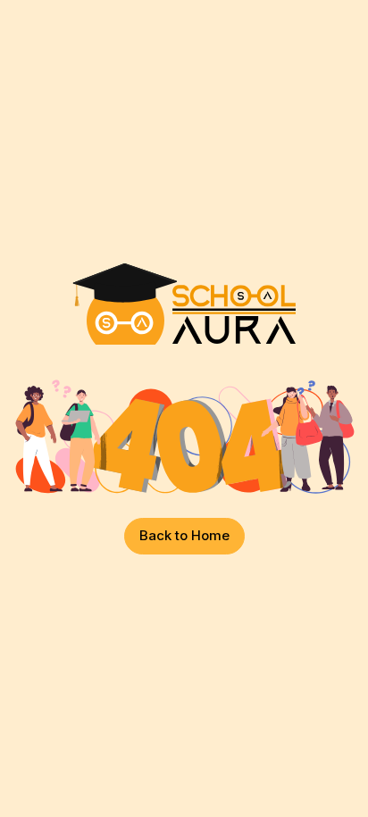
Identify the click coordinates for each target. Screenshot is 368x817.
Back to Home (184, 535)
